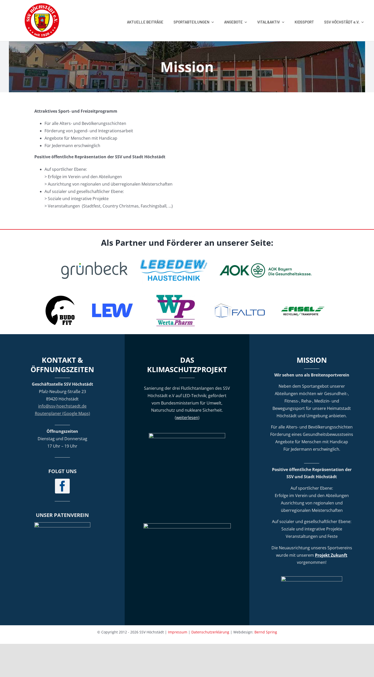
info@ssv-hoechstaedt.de (62, 406)
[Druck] (175, 296)
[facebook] (62, 486)
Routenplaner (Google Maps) (62, 413)
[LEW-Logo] (112, 305)
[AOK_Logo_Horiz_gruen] (266, 264)
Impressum (177, 632)
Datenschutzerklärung (210, 632)
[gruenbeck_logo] (94, 264)
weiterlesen (187, 417)
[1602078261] (60, 298)
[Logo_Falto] (239, 305)
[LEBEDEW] (173, 259)
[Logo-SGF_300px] (62, 524)
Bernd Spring (265, 632)
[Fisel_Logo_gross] (303, 304)
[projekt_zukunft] (311, 578)
